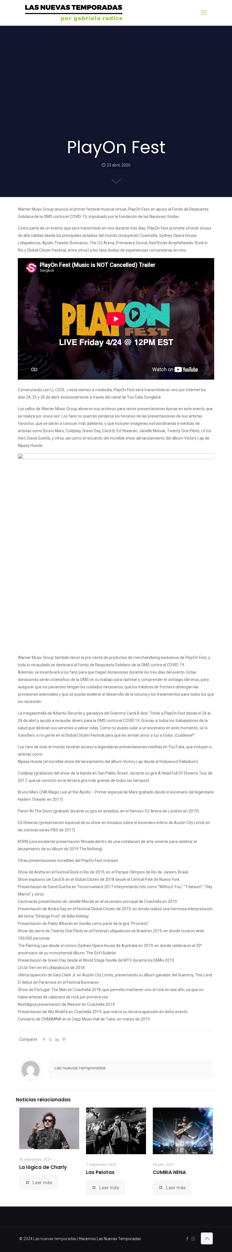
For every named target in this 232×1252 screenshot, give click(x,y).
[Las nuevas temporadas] (74, 12)
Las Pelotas (100, 1172)
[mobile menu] (204, 13)
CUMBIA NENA (169, 1172)
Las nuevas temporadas (80, 1068)
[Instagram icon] (193, 1238)
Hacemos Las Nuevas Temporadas (110, 1238)
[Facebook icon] (187, 1238)
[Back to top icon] (207, 1238)
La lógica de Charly (43, 1167)
